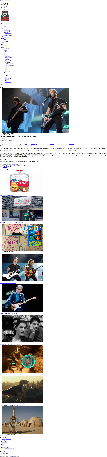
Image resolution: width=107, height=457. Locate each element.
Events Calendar (7, 73)
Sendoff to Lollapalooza (5, 4)
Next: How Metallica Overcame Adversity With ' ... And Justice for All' (9, 164)
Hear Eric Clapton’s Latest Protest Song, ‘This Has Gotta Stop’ (8, 313)
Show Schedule (6, 29)
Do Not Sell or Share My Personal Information (8, 448)
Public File (3, 440)
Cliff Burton (70, 144)
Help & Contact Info (6, 48)
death (73, 144)
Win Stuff (3, 38)
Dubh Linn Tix (4, 7)
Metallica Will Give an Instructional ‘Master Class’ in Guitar (8, 283)
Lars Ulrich (46, 150)
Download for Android (7, 37)
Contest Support (6, 41)
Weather (3, 44)
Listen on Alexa (6, 26)
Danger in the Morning (7, 30)
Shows (3, 28)
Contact (3, 47)
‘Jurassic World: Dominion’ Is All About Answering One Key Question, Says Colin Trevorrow (12, 405)
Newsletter (5, 51)
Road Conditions (6, 46)
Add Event (5, 43)
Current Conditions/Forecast (9, 76)
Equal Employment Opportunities (6, 439)
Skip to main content (3, 0)
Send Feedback (7, 79)
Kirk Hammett (51, 150)
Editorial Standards (4, 442)
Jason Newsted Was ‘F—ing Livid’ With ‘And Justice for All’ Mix (17, 165)
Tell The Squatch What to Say (6, 9)
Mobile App (5, 25)
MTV (69, 150)
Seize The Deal (4, 8)
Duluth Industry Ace (4, 6)
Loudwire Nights (6, 32)
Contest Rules (5, 40)
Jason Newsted (52, 144)
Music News (5, 167)
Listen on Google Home (7, 27)
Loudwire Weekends (8, 33)
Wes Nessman (5, 34)
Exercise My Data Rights (5, 447)
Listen (3, 24)
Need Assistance (4, 441)
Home (3, 23)
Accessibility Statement (5, 446)
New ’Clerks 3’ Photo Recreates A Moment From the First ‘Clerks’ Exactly (10, 344)
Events (3, 42)
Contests (5, 39)
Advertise (5, 49)
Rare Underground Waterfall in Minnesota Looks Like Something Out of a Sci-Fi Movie (12, 374)
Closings (5, 45)
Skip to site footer (8, 0)
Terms (3, 444)
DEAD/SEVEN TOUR (5, 3)
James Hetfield (42, 150)
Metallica (26, 144)
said (41, 155)
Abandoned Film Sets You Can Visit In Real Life (6, 435)
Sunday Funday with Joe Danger (8, 35)
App (2, 36)
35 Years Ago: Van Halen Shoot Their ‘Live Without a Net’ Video (9, 252)
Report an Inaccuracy (5, 443)
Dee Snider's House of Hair (7, 31)
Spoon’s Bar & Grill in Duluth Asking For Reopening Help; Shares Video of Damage (11, 222)
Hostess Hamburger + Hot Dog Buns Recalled (6, 195)
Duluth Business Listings (5, 449)
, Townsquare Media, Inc (10, 456)
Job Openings (5, 50)
